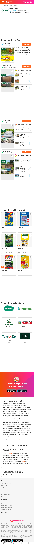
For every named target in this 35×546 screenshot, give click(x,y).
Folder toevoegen (5, 494)
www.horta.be (18, 440)
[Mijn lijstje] (27, 2)
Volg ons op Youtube (6, 507)
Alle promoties (4, 487)
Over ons (3, 492)
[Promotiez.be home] (12, 2)
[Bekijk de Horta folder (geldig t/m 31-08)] (7, 80)
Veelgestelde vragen (6, 483)
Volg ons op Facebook (7, 503)
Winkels (6, 5)
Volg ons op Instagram (7, 505)
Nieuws (3, 496)
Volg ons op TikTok (6, 509)
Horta (10, 5)
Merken (3, 489)
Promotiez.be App (5, 491)
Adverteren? (4, 485)
